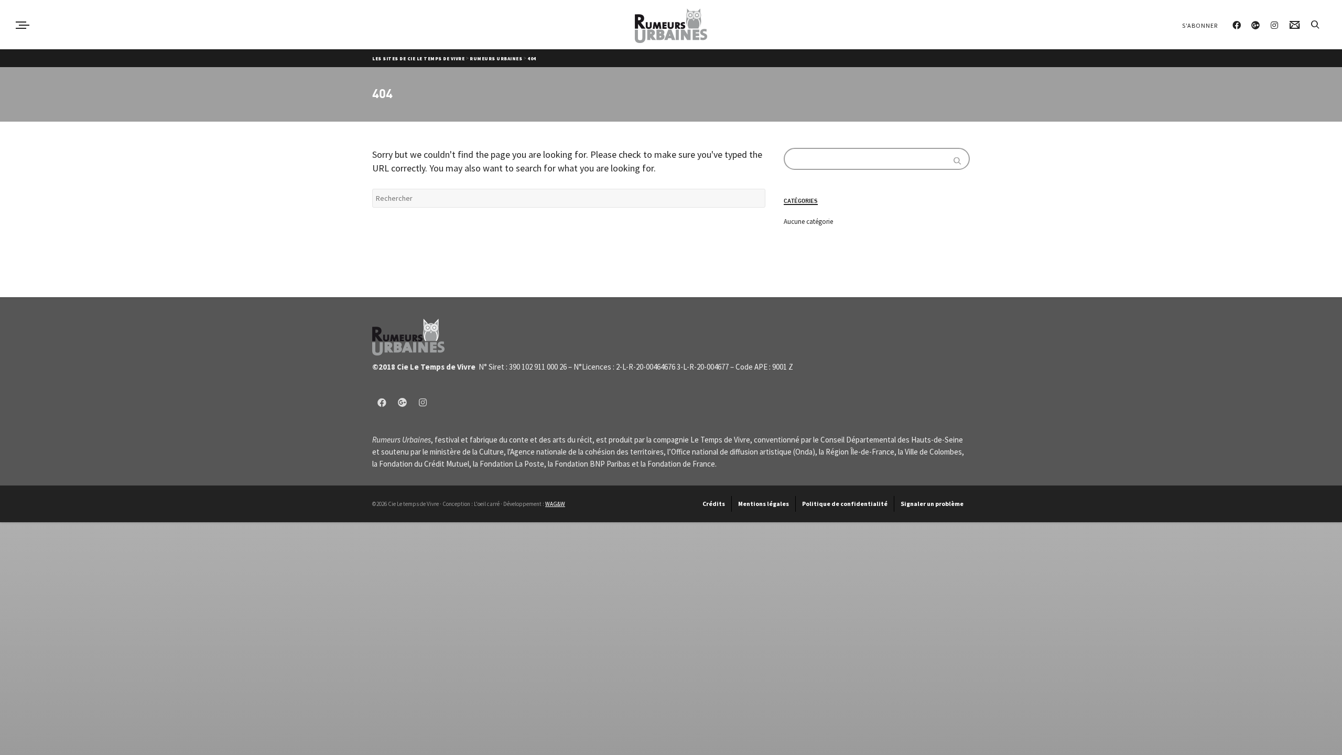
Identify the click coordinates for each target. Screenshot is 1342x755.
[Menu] (22, 25)
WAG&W (555, 504)
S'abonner (1200, 25)
